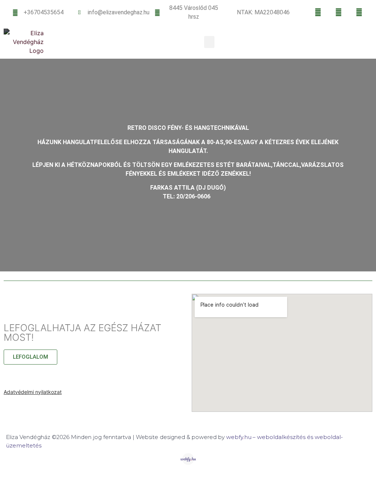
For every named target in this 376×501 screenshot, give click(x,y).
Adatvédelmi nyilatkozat (33, 392)
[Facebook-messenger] (338, 12)
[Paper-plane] (359, 12)
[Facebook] (318, 12)
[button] (209, 42)
